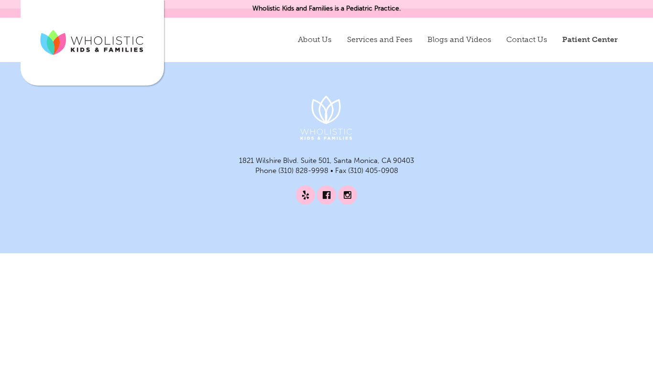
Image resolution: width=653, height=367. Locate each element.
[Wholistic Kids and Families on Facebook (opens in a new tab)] (326, 195)
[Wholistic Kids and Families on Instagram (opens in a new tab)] (347, 195)
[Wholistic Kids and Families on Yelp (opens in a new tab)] (305, 195)
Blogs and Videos (459, 39)
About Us (315, 39)
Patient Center (590, 39)
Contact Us (526, 39)
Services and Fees (380, 39)
